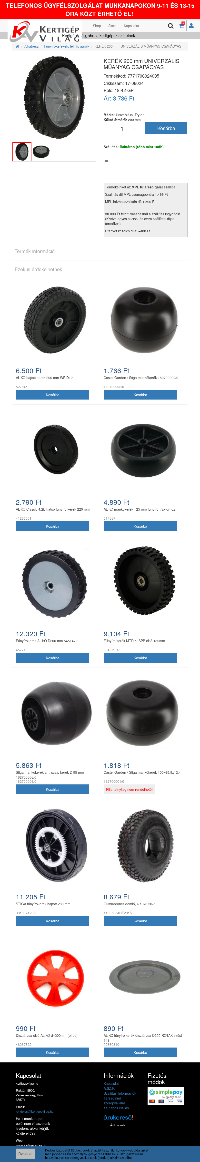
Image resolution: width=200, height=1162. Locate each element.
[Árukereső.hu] (118, 1119)
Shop (97, 25)
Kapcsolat (131, 25)
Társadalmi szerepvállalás (115, 1100)
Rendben (25, 1154)
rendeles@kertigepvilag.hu (34, 1111)
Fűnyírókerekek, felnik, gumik (66, 46)
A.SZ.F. (109, 1088)
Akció (112, 25)
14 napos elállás (116, 1107)
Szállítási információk (120, 1093)
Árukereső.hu (118, 1125)
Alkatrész (31, 46)
